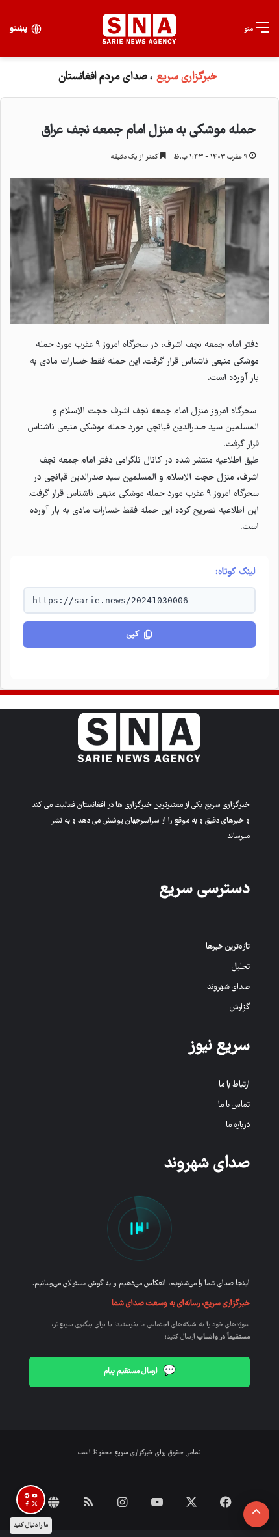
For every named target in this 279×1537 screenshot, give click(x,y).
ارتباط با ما (234, 1085)
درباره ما (238, 1125)
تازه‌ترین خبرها (228, 947)
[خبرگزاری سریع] (139, 28)
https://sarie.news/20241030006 (110, 600)
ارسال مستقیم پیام (140, 1372)
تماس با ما (234, 1105)
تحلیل (241, 967)
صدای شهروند (228, 987)
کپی (133, 635)
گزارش (240, 1007)
